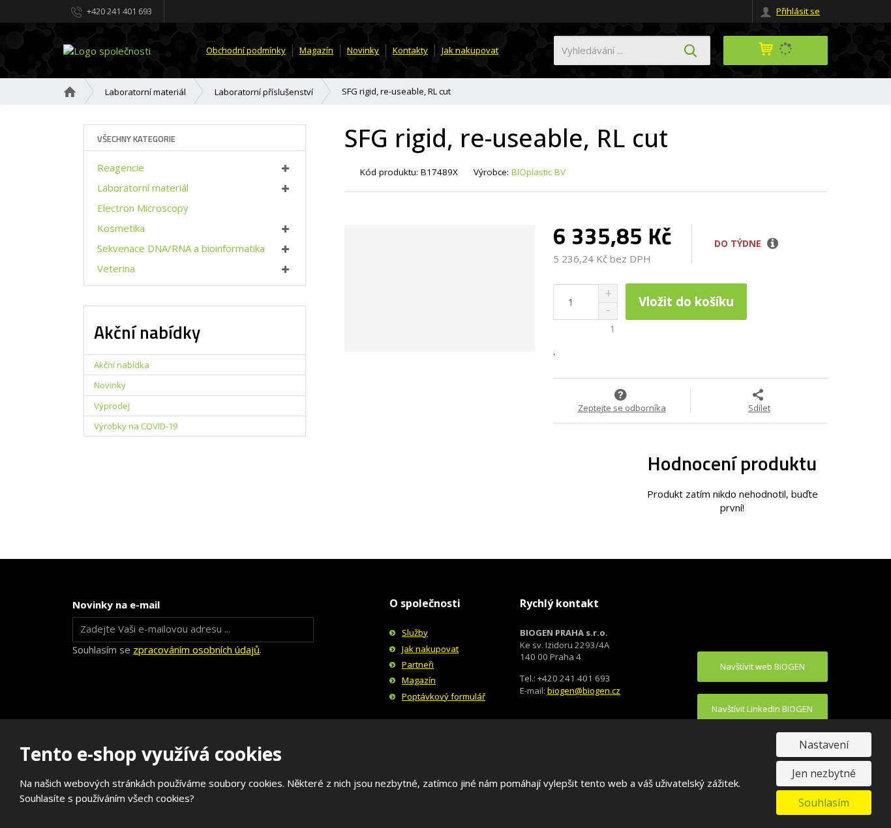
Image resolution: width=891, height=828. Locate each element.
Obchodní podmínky (246, 50)
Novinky (363, 50)
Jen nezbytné (824, 773)
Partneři (418, 664)
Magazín (316, 50)
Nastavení (824, 744)
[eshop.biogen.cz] (107, 49)
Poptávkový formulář (443, 696)
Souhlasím (823, 802)
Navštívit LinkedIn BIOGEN (762, 709)
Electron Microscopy (143, 207)
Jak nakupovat (470, 50)
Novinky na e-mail (116, 604)
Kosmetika (121, 228)
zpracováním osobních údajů (196, 649)
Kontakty (410, 50)
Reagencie (120, 167)
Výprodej (112, 406)
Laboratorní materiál (143, 187)
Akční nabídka (121, 365)
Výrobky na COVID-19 (135, 426)
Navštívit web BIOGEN (762, 666)
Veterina (116, 268)
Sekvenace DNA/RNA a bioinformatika (181, 248)
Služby (415, 632)
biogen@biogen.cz (583, 690)
